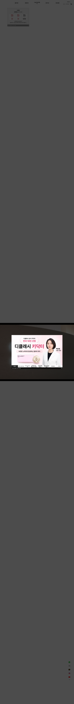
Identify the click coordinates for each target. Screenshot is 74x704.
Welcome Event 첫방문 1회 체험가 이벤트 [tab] (46, 366)
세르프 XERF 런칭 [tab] (21, 366)
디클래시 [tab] (14, 366)
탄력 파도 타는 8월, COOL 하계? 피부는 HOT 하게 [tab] (34, 366)
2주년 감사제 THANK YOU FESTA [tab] (40, 366)
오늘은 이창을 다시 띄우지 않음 (16, 368)
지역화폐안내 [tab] (53, 366)
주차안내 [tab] (59, 366)
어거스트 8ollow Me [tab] (27, 366)
